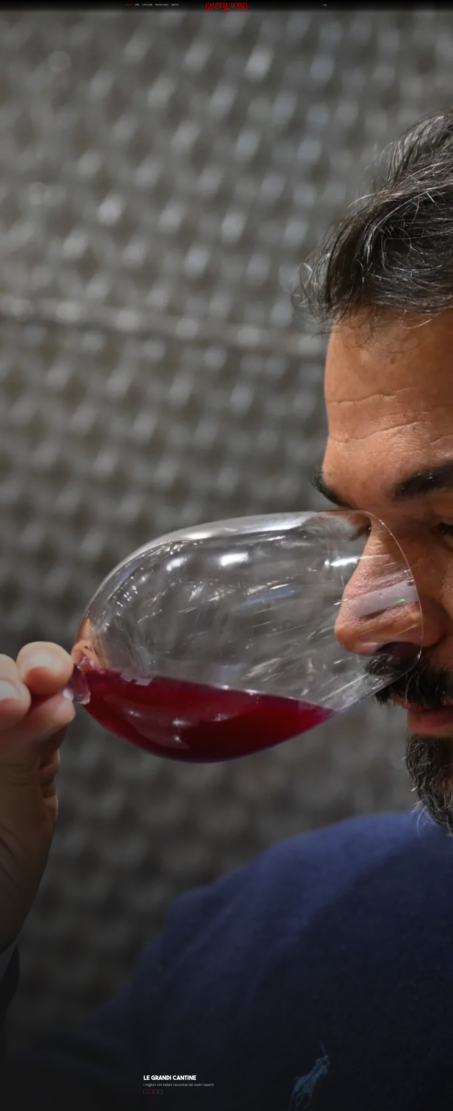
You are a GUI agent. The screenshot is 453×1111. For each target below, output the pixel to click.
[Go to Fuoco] (161, 1092)
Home (129, 5)
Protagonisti (161, 5)
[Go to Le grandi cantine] (151, 1092)
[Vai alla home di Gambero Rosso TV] (226, 7)
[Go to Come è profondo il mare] (145, 1092)
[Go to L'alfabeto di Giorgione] (155, 1092)
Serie (137, 5)
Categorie (147, 5)
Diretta (174, 5)
